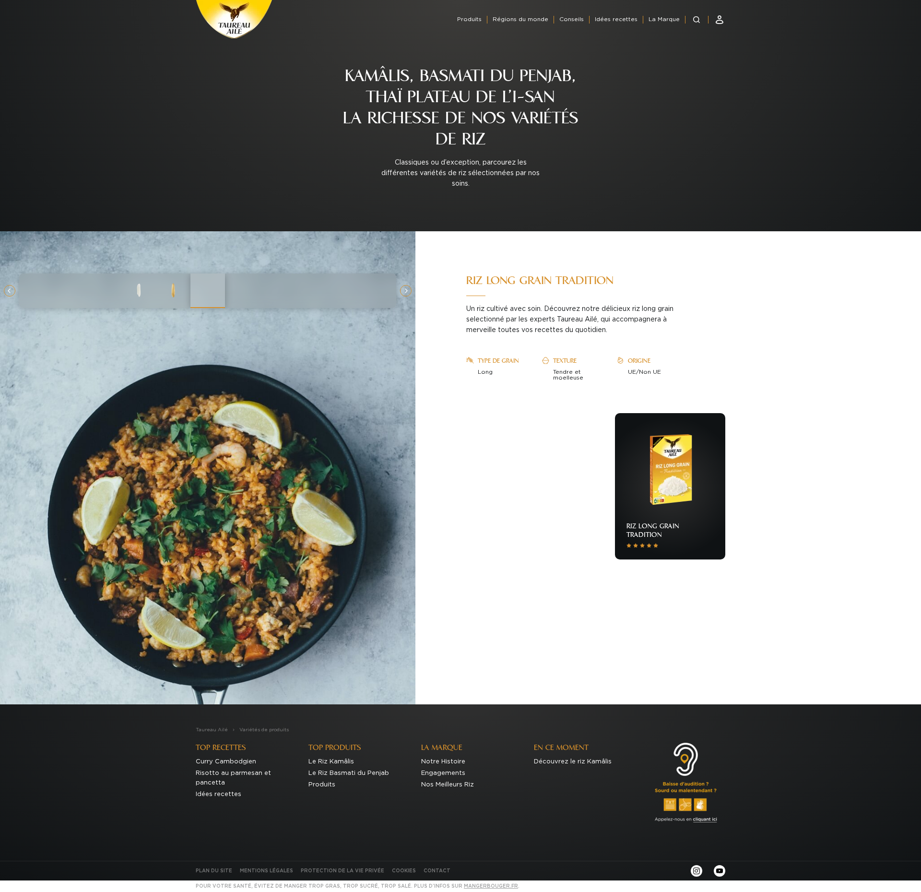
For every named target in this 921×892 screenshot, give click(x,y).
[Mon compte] (719, 19)
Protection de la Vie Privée (342, 871)
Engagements (443, 773)
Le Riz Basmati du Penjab (348, 773)
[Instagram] (696, 871)
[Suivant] (406, 291)
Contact (437, 871)
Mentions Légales (266, 871)
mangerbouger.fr (491, 886)
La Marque (664, 19)
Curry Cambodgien (226, 762)
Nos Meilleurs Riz (447, 785)
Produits (469, 19)
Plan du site (214, 871)
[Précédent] (9, 291)
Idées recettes (616, 19)
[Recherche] (696, 19)
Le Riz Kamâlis (331, 762)
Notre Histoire (443, 762)
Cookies (404, 871)
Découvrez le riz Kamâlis (573, 762)
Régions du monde (520, 19)
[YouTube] (719, 871)
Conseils (571, 19)
